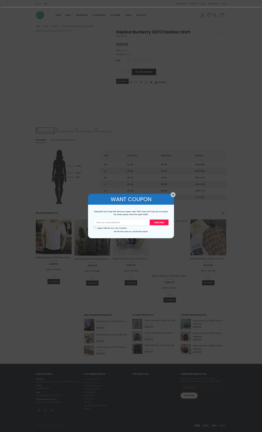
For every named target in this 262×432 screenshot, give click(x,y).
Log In (223, 3)
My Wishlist (213, 3)
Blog (203, 3)
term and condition (119, 228)
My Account (181, 3)
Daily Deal (194, 3)
